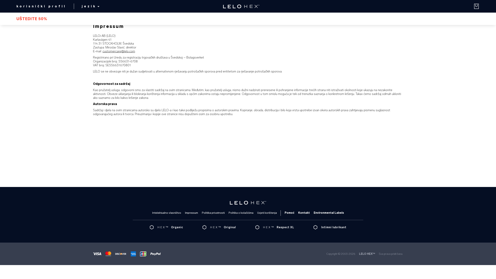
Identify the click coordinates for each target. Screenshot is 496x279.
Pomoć (289, 212)
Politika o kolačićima (241, 212)
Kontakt (304, 212)
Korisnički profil (41, 6)
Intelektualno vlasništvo (166, 212)
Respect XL (285, 227)
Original (230, 227)
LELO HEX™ (367, 254)
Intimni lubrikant (333, 227)
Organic (177, 227)
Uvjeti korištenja (267, 212)
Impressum (191, 212)
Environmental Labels (329, 212)
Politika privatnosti (213, 212)
